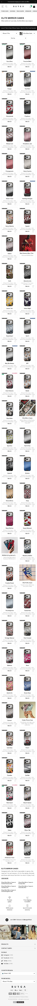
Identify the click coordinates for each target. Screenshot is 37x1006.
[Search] (6, 6)
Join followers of (21, 919)
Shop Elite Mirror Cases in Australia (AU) (25, 887)
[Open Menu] (2, 6)
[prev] (1, 1)
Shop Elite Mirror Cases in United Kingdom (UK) (8, 891)
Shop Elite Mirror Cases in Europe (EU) (25, 883)
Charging (12, 11)
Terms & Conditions (14, 996)
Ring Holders (20, 11)
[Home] (18, 6)
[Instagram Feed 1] (18, 932)
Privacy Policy (24, 996)
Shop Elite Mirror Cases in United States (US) (8, 883)
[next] (35, 1)
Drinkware (28, 11)
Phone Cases (4, 11)
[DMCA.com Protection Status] (18, 1002)
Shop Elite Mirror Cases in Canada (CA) (8, 887)
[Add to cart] (15, 67)
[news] (30, 6)
